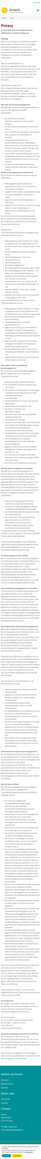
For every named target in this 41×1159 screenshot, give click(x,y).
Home (4, 18)
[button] (38, 10)
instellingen (29, 1152)
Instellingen (17, 1156)
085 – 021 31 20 (10, 1126)
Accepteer (6, 1156)
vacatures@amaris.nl (14, 1129)
